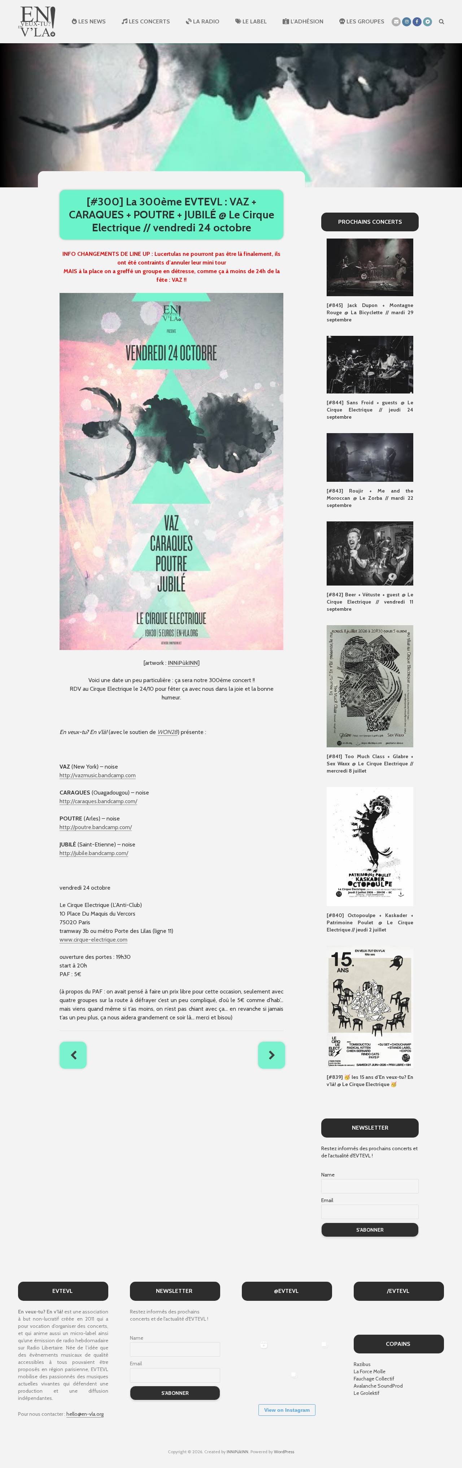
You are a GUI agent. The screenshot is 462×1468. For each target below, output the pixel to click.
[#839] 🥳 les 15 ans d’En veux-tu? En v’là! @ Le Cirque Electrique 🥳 (370, 1080)
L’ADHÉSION (306, 21)
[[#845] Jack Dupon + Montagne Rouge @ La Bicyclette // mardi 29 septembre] (370, 267)
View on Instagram (287, 1410)
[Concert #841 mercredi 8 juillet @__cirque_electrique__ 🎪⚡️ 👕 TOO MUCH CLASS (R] (316, 1352)
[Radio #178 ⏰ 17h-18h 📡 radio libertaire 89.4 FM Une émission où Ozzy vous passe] (286, 1322)
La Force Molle (369, 1371)
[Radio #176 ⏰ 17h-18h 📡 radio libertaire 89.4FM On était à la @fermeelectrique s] (286, 1352)
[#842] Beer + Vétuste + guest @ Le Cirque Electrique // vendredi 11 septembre (370, 601)
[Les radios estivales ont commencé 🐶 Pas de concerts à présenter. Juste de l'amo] (316, 1322)
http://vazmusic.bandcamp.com (98, 775)
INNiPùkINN (183, 662)
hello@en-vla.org (85, 1414)
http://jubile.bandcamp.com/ (94, 853)
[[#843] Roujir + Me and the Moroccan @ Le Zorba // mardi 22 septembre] (370, 457)
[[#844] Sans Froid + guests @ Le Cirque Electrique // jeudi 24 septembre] (370, 364)
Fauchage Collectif (374, 1378)
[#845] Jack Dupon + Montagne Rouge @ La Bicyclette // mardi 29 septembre (370, 312)
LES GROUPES (364, 21)
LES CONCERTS (148, 21)
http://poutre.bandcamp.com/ (96, 827)
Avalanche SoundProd (378, 1386)
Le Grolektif (366, 1393)
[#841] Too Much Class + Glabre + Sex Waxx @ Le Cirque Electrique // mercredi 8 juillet (370, 763)
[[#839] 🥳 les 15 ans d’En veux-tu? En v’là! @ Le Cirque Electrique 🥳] (370, 1006)
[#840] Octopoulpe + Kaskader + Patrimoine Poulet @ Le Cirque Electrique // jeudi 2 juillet (370, 922)
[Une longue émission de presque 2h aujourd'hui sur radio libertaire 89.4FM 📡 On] (316, 1383)
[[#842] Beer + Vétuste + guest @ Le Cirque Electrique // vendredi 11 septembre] (370, 553)
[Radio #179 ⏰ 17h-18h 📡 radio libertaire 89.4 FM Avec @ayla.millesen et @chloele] (256, 1322)
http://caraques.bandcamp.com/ (98, 801)
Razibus (362, 1364)
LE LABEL (254, 21)
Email (327, 1200)
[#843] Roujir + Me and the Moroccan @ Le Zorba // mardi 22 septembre (370, 498)
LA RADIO (205, 21)
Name (328, 1174)
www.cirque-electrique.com (93, 939)
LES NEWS (91, 21)
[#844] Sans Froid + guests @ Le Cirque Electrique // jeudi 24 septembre (370, 409)
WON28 (167, 732)
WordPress (284, 1451)
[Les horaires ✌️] (286, 1383)
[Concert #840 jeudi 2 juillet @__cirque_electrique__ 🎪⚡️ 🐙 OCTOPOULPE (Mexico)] (256, 1383)
